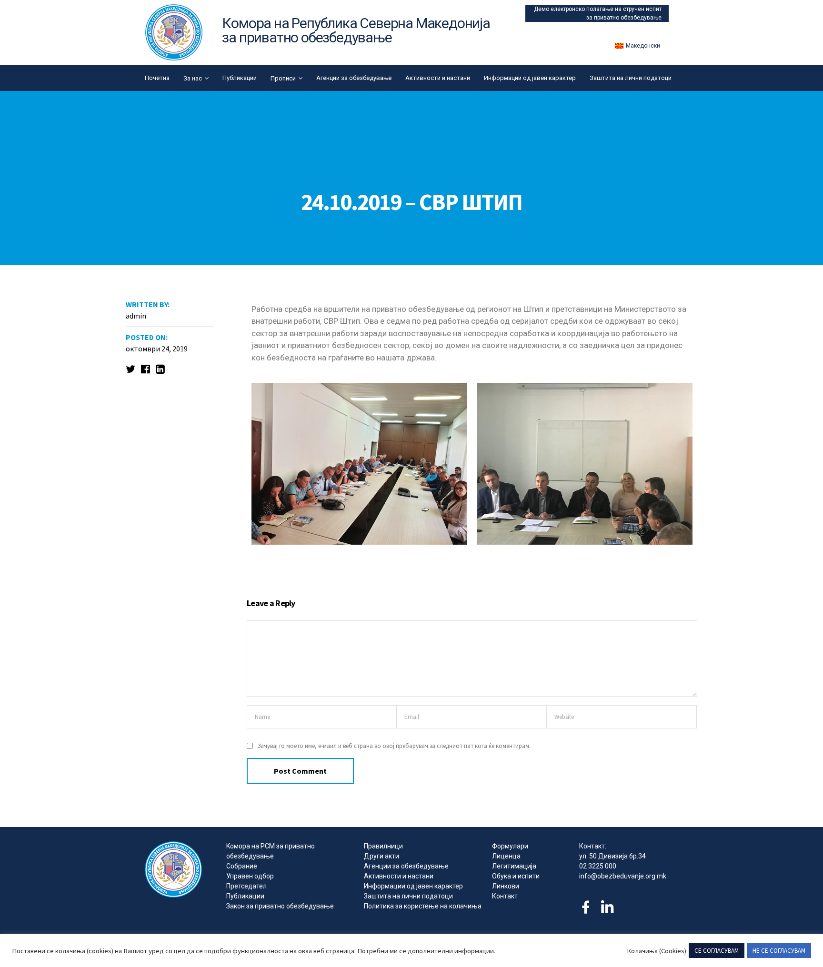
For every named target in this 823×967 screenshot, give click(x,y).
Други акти (381, 856)
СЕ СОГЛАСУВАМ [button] (716, 951)
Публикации (239, 77)
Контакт (505, 896)
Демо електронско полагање (574, 9)
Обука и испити (516, 876)
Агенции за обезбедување (353, 77)
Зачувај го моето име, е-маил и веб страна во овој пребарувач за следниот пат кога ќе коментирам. (394, 746)
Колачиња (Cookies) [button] (656, 951)
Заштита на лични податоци (631, 77)
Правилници (383, 846)
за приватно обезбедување (624, 17)
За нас (192, 78)
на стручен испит (638, 9)
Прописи (283, 78)
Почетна (157, 77)
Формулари (510, 846)
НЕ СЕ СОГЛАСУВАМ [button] (779, 951)
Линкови (505, 886)
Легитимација (514, 866)
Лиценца (506, 856)
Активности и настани (437, 77)
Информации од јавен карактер (530, 77)
